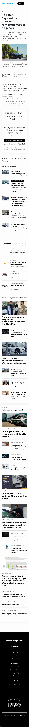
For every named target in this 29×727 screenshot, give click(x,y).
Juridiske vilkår (14, 670)
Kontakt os (14, 687)
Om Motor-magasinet (14, 693)
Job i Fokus (6, 244)
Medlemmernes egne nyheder (13, 410)
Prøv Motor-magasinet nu (14, 140)
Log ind (22, 144)
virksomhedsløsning (19, 149)
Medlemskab (14, 653)
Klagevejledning (14, 673)
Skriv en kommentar (20, 158)
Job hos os (14, 690)
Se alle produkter (14, 658)
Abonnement (14, 650)
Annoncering (14, 656)
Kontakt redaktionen (14, 684)
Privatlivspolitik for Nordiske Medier (14, 667)
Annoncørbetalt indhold (14, 676)
